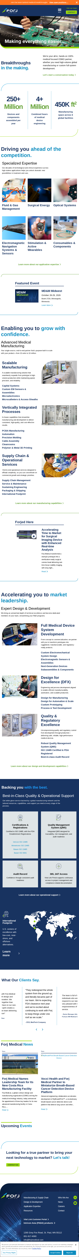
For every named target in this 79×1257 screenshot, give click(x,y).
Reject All (69, 1252)
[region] (39, 1249)
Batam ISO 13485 (20, 849)
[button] (59, 10)
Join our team (71, 8)
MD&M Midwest (52, 291)
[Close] (75, 1245)
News (3, 1051)
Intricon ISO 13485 (20, 842)
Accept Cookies (55, 1252)
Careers (61, 1206)
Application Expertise (32, 1206)
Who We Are (63, 1197)
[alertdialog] (39, 2)
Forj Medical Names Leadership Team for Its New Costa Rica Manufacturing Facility (17, 1083)
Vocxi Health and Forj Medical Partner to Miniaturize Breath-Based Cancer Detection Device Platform (57, 1085)
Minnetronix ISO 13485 (20, 846)
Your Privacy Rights (9, 1252)
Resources (28, 1210)
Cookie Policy (36, 1248)
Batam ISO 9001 (20, 853)
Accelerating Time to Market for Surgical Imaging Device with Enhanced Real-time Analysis (52, 539)
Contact (61, 1210)
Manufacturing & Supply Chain (36, 1197)
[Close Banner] (77, 2)
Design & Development (33, 1202)
